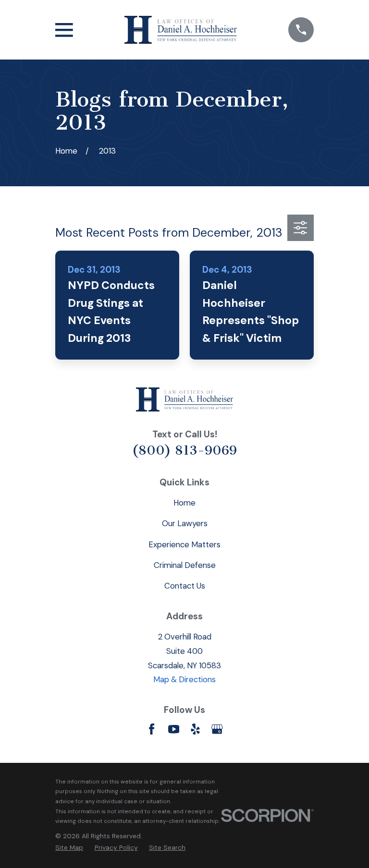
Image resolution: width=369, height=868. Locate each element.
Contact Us (184, 585)
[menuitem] (69, 848)
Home (184, 502)
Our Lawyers (185, 523)
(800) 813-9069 (184, 450)
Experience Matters (184, 544)
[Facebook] (151, 729)
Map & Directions (184, 679)
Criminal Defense (185, 565)
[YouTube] (173, 729)
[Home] (180, 30)
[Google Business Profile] (216, 729)
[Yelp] (195, 729)
